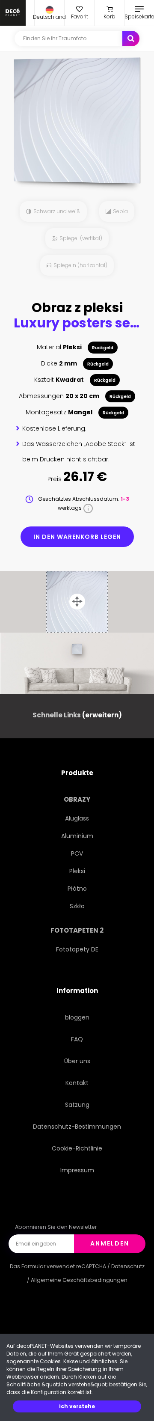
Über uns (77, 1061)
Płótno (77, 888)
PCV (77, 853)
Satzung (77, 1104)
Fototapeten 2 (77, 930)
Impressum (77, 1170)
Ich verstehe (77, 1406)
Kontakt (77, 1083)
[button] (49, 13)
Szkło (77, 906)
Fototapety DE (77, 949)
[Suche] (130, 38)
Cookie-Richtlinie (77, 1148)
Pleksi (77, 871)
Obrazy (77, 799)
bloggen (77, 1017)
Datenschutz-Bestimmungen (77, 1126)
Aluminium (77, 836)
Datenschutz (128, 1266)
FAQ (77, 1039)
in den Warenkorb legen (77, 536)
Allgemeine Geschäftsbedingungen (79, 1280)
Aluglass (77, 818)
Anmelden (109, 1243)
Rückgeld (102, 348)
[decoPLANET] (13, 13)
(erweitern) (102, 714)
